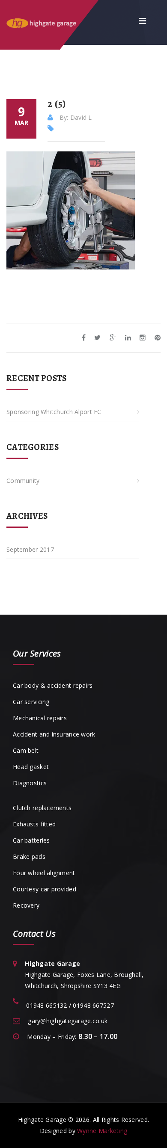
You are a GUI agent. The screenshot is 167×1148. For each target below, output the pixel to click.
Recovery (26, 905)
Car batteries (31, 840)
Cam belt (26, 750)
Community (23, 480)
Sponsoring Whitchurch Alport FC (53, 412)
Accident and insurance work (54, 734)
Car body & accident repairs (53, 685)
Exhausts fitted (34, 824)
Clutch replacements (42, 808)
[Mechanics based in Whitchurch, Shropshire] (50, 22)
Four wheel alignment (44, 873)
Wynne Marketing (102, 1131)
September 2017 (30, 549)
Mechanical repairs (40, 718)
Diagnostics (30, 783)
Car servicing (31, 702)
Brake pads (29, 856)
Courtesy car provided (44, 889)
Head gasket (31, 767)
